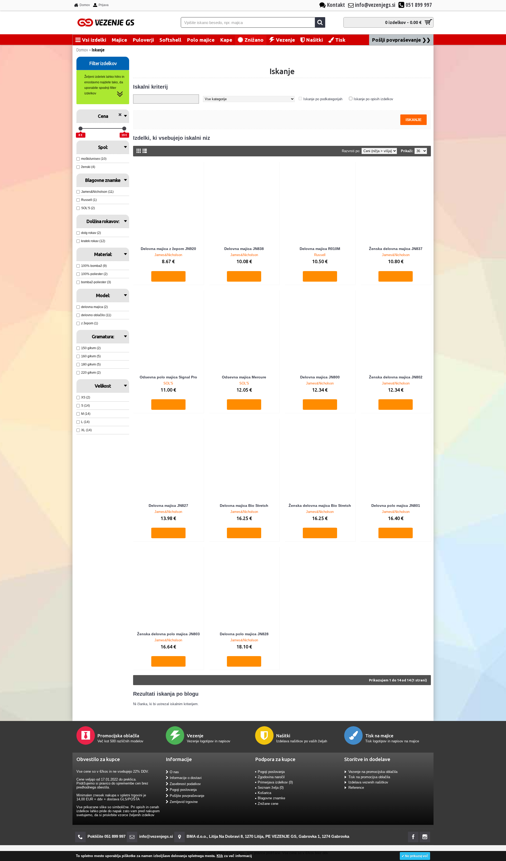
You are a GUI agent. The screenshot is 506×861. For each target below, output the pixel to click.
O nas (174, 772)
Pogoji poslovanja (183, 790)
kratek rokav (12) (93, 241)
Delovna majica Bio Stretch (244, 505)
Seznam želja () (271, 788)
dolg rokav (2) (91, 233)
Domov (82, 49)
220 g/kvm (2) (91, 372)
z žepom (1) (89, 323)
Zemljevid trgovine (184, 802)
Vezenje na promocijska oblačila (372, 772)
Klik (220, 856)
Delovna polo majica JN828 (244, 634)
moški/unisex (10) (93, 159)
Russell (319, 255)
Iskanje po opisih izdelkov (373, 99)
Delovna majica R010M (320, 249)
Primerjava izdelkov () (275, 782)
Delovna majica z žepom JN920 (168, 249)
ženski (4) (88, 167)
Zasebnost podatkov (185, 784)
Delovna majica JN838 (244, 249)
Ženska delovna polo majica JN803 (168, 634)
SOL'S (168, 383)
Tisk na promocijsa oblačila (369, 777)
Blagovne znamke (271, 798)
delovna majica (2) (94, 307)
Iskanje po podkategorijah (322, 99)
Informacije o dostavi (186, 778)
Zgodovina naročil (271, 777)
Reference (356, 788)
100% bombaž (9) (94, 266)
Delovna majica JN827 (168, 505)
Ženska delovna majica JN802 (395, 377)
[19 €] (124, 129)
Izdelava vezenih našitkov (368, 782)
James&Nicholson (168, 255)
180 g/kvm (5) (91, 364)
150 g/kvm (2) (91, 348)
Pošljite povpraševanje (187, 796)
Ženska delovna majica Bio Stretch (320, 505)
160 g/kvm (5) (91, 356)
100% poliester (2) (94, 274)
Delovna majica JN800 (320, 377)
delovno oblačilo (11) (96, 315)
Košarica (264, 793)
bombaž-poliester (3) (96, 282)
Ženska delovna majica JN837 (395, 249)
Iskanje (98, 49)
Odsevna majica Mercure (244, 377)
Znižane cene (268, 804)
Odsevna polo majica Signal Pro (168, 377)
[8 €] (80, 129)
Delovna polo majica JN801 (395, 505)
